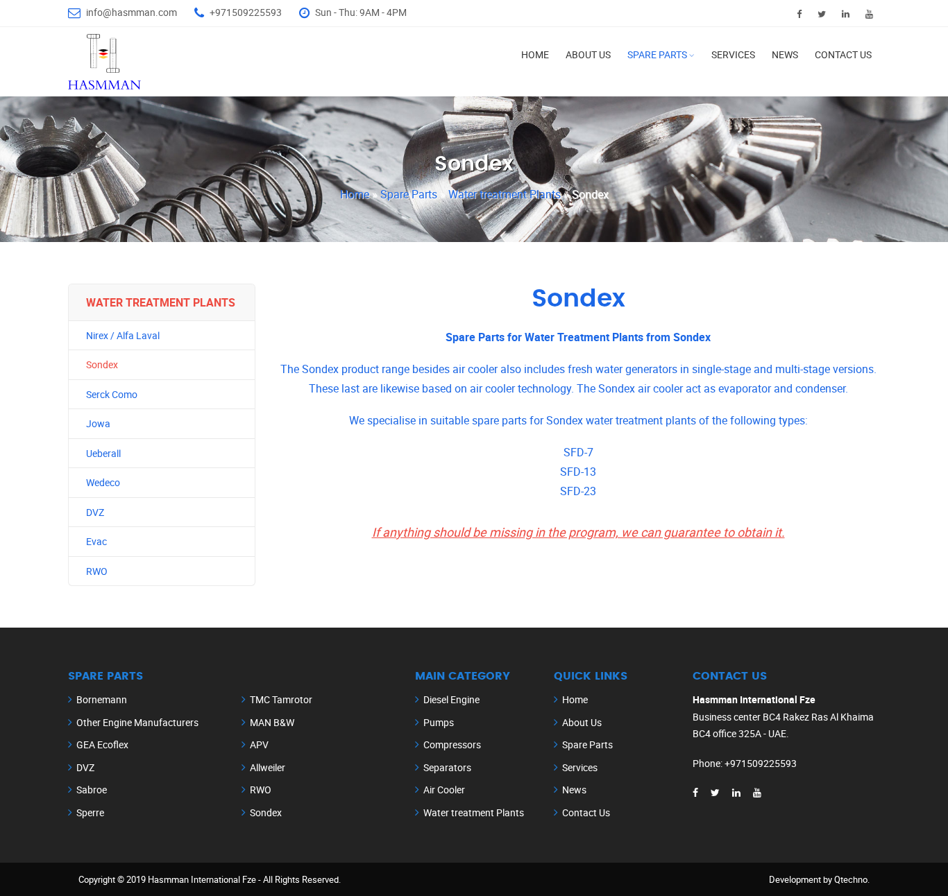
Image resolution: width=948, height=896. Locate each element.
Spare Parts (657, 54)
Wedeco (103, 482)
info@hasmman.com (131, 12)
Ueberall (103, 453)
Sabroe (91, 789)
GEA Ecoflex (102, 744)
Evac (96, 541)
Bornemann (101, 699)
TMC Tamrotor (281, 699)
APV (259, 744)
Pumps (438, 722)
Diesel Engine (451, 699)
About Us (588, 54)
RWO (97, 571)
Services (733, 54)
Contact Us (843, 54)
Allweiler (267, 767)
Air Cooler (444, 789)
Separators (447, 767)
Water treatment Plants (506, 194)
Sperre (90, 812)
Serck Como (111, 394)
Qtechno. (852, 879)
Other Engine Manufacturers (137, 722)
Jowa (98, 423)
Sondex (102, 364)
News (785, 54)
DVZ (95, 512)
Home (535, 54)
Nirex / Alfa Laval (123, 335)
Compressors (452, 744)
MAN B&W (272, 722)
